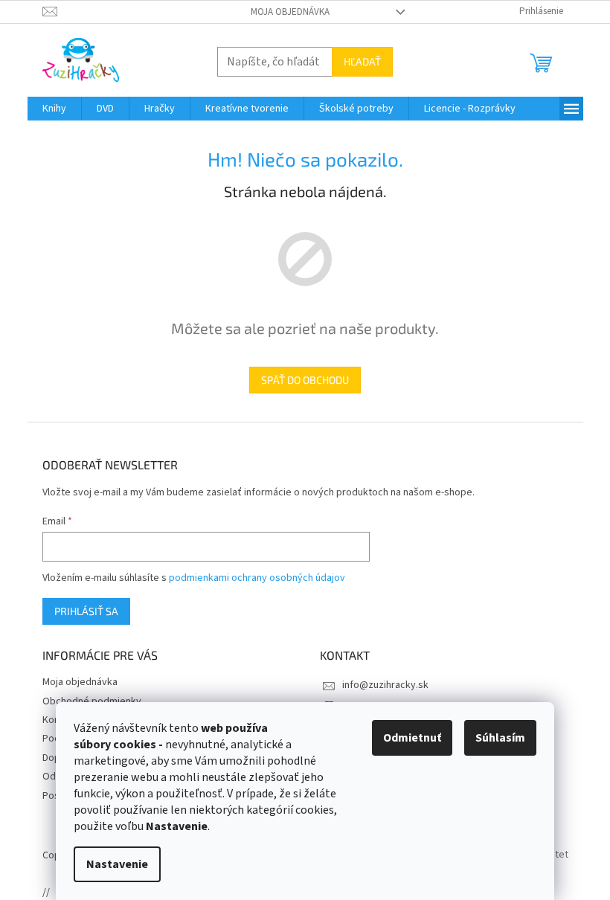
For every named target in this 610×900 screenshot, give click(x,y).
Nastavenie (117, 864)
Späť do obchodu (305, 379)
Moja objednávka (290, 12)
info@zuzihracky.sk (385, 685)
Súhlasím (500, 738)
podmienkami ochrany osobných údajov (257, 577)
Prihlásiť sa (86, 611)
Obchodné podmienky (91, 701)
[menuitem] (54, 108)
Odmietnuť (412, 738)
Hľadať (362, 61)
